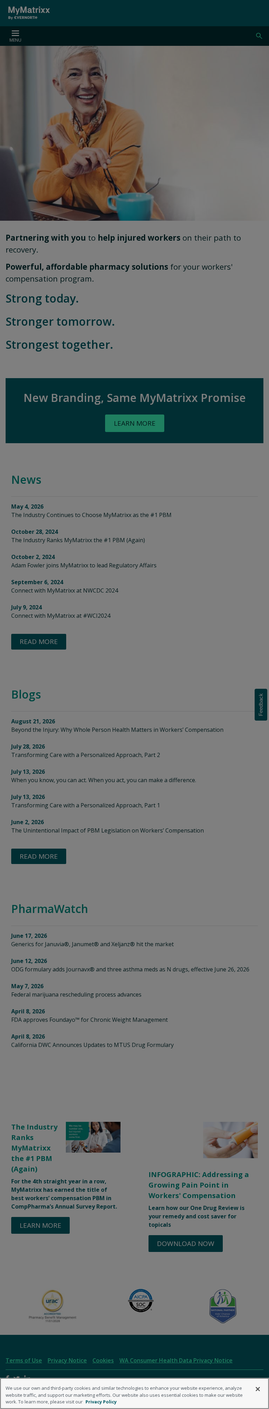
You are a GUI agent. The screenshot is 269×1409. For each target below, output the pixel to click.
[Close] (257, 1389)
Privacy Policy (101, 1402)
